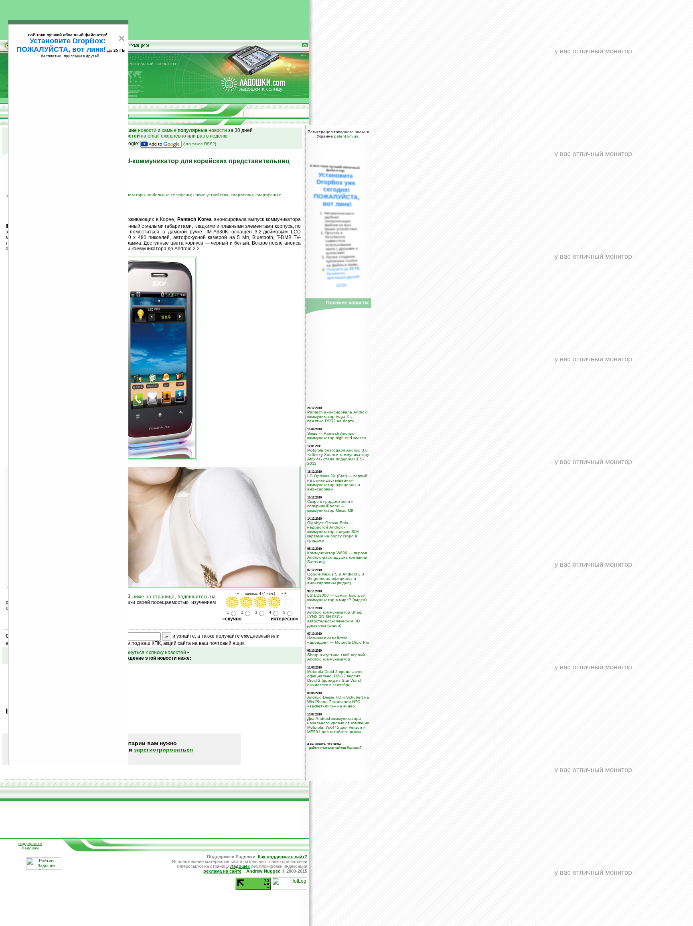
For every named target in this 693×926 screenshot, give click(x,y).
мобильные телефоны (169, 194)
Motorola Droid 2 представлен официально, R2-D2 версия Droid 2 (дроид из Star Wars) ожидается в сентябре (335, 678)
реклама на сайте (222, 871)
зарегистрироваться (163, 749)
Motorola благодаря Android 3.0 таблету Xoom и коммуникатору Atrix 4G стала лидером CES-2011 (338, 457)
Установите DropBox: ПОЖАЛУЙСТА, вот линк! (61, 45)
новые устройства (210, 194)
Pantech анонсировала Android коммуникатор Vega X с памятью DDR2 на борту (337, 416)
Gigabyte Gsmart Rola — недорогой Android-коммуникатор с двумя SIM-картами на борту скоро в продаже (333, 532)
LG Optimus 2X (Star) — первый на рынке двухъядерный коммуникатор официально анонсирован (337, 482)
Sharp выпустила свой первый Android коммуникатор (336, 656)
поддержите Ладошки (30, 845)
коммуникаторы (130, 194)
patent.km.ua (346, 136)
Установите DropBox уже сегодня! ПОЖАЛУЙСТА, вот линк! (336, 189)
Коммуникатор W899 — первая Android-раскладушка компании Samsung (337, 557)
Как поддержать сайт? (282, 856)
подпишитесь (193, 597)
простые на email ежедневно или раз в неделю (152, 136)
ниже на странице (153, 597)
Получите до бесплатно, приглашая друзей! (343, 273)
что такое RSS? (199, 144)
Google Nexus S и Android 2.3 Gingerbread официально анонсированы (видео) (335, 578)
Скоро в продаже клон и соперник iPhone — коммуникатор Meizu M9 (330, 506)
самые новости (194, 130)
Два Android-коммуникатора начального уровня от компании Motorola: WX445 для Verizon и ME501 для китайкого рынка (338, 725)
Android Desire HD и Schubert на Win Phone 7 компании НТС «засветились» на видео (338, 701)
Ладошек (334, 748)
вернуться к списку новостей (153, 652)
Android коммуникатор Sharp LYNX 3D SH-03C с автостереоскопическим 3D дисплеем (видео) (335, 619)
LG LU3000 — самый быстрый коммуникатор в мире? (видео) (337, 597)
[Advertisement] (155, 18)
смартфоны (242, 194)
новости (137, 130)
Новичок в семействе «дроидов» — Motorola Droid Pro (338, 640)
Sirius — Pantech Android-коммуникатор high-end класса (336, 435)
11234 (341, 285)
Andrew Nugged (263, 871)
